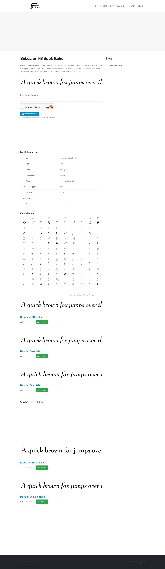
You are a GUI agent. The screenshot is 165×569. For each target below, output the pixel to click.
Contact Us (141, 564)
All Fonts (103, 6)
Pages (143, 561)
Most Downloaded (117, 6)
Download (42, 322)
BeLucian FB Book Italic (32, 317)
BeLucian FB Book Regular (33, 462)
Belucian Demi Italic (30, 385)
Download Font (30, 113)
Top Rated (131, 6)
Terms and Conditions (49, 117)
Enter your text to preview (29, 95)
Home (94, 6)
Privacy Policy (117, 561)
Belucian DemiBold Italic (32, 496)
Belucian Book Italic (30, 351)
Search (140, 6)
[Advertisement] (61, 135)
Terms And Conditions (131, 561)
